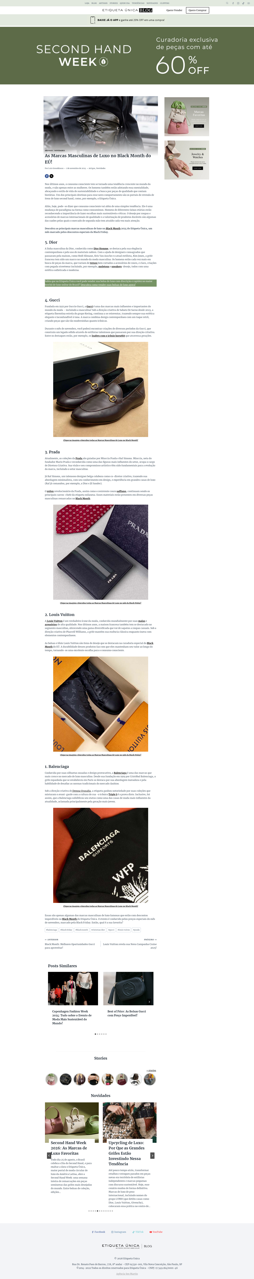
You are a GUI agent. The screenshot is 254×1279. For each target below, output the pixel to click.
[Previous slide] (49, 1155)
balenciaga (51, 930)
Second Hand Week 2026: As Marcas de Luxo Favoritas (69, 1148)
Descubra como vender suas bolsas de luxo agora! (108, 284)
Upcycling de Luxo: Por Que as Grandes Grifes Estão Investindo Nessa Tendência (127, 1153)
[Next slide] (152, 1155)
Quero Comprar (198, 10)
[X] (51, 176)
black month (81, 930)
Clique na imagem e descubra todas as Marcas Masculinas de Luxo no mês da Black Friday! (100, 603)
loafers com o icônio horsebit (108, 335)
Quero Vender (174, 10)
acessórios (51, 624)
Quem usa (125, 3)
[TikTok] (243, 3)
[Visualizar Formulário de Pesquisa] (227, 3)
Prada (79, 458)
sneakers (117, 266)
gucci (111, 930)
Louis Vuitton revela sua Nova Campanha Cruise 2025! (130, 944)
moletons (103, 266)
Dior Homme (101, 248)
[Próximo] (149, 1002)
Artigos (103, 3)
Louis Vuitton (54, 621)
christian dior (98, 930)
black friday (66, 930)
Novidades (152, 3)
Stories (114, 3)
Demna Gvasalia (81, 790)
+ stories (151, 1070)
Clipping (164, 3)
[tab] (95, 1034)
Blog (94, 3)
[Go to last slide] (52, 1002)
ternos (94, 263)
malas (141, 621)
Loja (87, 3)
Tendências (138, 3)
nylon (50, 491)
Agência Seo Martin (127, 1273)
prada (136, 930)
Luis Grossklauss (56, 168)
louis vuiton (124, 930)
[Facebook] (233, 3)
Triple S (112, 794)
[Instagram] (238, 3)
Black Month (113, 228)
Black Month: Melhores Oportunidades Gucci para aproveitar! (70, 944)
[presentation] (73, 988)
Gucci (90, 306)
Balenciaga (120, 772)
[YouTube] (248, 3)
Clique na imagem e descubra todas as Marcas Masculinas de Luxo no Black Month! (100, 440)
